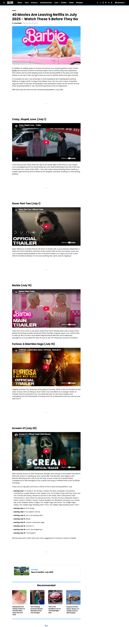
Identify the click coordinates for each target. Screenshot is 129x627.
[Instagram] (103, 2)
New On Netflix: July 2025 (42, 572)
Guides (64, 3)
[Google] (109, 2)
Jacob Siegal (18, 23)
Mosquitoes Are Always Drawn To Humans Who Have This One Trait (18, 611)
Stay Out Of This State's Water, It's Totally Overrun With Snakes (72, 610)
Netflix (14, 71)
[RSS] (111, 2)
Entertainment (46, 3)
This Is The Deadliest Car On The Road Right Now (54, 610)
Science (34, 3)
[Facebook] (97, 2)
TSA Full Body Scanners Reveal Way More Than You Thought (36, 610)
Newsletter (120, 2)
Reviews (79, 3)
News (20, 3)
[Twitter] (100, 2)
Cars (56, 3)
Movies (14, 10)
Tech (27, 3)
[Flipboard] (106, 2)
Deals (71, 3)
